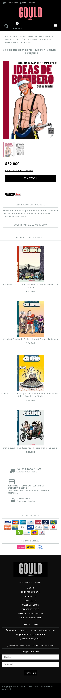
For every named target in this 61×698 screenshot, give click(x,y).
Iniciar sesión (29, 3)
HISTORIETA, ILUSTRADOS (28, 36)
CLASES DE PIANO (30, 609)
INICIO (30, 588)
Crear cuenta (11, 3)
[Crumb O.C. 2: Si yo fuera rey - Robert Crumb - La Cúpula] (30, 427)
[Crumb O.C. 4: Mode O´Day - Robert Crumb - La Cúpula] (30, 319)
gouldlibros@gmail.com (32, 634)
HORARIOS (30, 596)
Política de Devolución (30, 618)
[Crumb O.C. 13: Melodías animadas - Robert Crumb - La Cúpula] (30, 264)
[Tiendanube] (9, 694)
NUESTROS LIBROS (30, 592)
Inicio (8, 36)
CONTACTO (30, 601)
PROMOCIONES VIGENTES (30, 613)
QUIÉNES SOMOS (30, 605)
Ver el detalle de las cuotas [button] (19, 170)
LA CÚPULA (23, 39)
